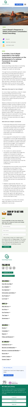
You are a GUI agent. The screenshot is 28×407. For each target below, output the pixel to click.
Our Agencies (5, 290)
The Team (4, 315)
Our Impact (5, 325)
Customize (14, 400)
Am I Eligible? (5, 287)
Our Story (4, 309)
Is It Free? (4, 298)
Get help (19, 4)
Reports (4, 334)
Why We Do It (5, 306)
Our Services (5, 281)
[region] (14, 396)
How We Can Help (7, 284)
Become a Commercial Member (10, 350)
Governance (5, 318)
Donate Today (6, 359)
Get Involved (5, 341)
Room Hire (5, 353)
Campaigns (5, 331)
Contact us (7, 272)
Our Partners (5, 312)
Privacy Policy (16, 239)
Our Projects (5, 295)
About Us (4, 303)
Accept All (14, 397)
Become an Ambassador (8, 347)
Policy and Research (7, 337)
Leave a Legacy (6, 356)
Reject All (14, 404)
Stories (4, 328)
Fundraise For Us (6, 344)
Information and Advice (8, 292)
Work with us (8, 275)
